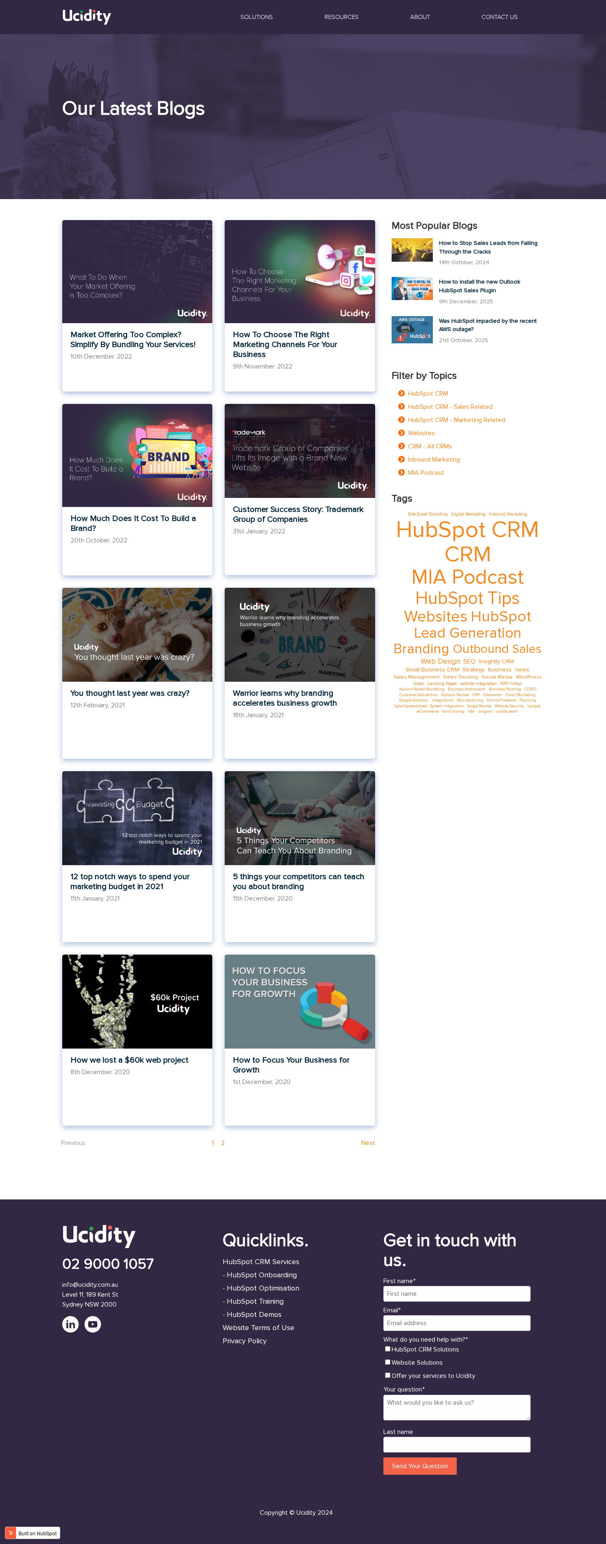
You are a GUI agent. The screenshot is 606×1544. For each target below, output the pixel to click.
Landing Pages (442, 683)
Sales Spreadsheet (411, 706)
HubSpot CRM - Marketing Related (456, 420)
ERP (476, 694)
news (522, 669)
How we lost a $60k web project (129, 1060)
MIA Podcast (426, 473)
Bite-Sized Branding (428, 514)
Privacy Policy (245, 1340)
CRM (467, 554)
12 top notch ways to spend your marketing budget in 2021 (130, 882)
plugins (485, 711)
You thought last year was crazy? (130, 693)
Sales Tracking (460, 676)
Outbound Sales (497, 649)
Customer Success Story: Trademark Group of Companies (298, 514)
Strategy (474, 669)
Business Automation (467, 689)
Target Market (479, 706)
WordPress (529, 676)
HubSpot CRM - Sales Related (450, 407)
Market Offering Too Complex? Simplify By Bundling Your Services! (132, 340)
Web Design (440, 661)
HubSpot (501, 616)
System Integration (447, 706)
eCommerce (428, 711)
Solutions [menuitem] (256, 17)
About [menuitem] (420, 17)
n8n (471, 711)
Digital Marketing (468, 514)
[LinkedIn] (73, 1330)
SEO (469, 661)
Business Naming (505, 689)
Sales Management (416, 676)
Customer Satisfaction (418, 694)
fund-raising (453, 711)
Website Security (509, 706)
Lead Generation (467, 633)
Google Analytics (413, 700)
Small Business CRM (432, 669)
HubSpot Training (255, 1301)
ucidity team (507, 711)
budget (533, 706)
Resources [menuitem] (341, 17)
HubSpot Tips (468, 598)
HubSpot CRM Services (261, 1261)
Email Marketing (520, 694)
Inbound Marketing (434, 459)
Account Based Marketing (421, 689)
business (500, 669)
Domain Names (455, 694)
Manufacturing (470, 700)
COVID (530, 689)
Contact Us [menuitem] (500, 17)
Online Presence (501, 700)
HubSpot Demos (254, 1314)
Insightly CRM (496, 661)
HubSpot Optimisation (263, 1288)
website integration (478, 683)
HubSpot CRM (428, 394)
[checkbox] (457, 1363)
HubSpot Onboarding (262, 1274)
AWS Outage (511, 683)
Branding (421, 649)
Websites (421, 433)
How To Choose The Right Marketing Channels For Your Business (285, 344)
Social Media (497, 676)
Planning (527, 700)
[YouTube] (95, 1330)
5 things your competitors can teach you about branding (298, 882)
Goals (418, 683)
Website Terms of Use (258, 1327)
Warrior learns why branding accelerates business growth (285, 698)
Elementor (492, 694)
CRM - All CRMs (430, 446)
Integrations (442, 700)
